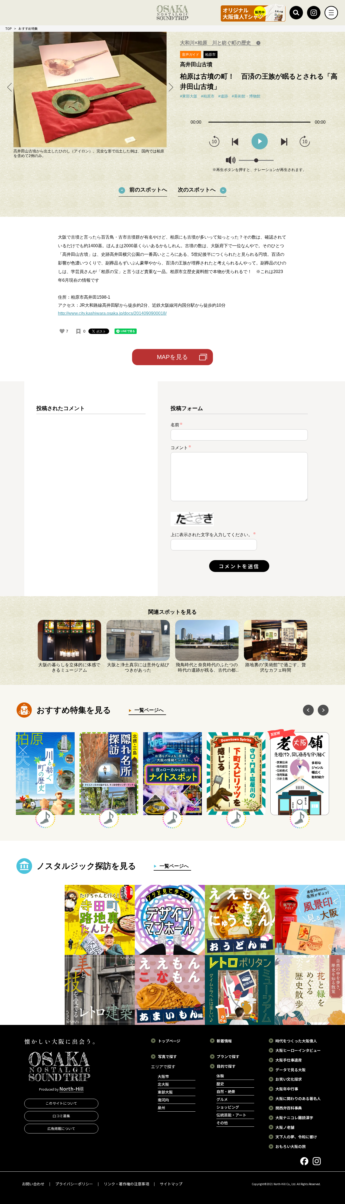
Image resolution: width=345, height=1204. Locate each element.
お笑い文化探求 (288, 1079)
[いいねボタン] (62, 331)
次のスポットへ (197, 190)
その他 (222, 1122)
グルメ (222, 1099)
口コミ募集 (61, 1115)
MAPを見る (172, 357)
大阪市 (163, 1076)
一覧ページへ (148, 710)
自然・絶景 (225, 1091)
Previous (9, 87)
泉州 (161, 1107)
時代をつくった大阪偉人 (296, 1041)
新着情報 (224, 1041)
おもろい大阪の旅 (290, 1146)
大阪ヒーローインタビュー (298, 1050)
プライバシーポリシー (74, 1183)
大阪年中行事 (286, 1088)
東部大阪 (165, 1092)
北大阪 (163, 1084)
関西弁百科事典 (288, 1108)
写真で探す (167, 1056)
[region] (91, 493)
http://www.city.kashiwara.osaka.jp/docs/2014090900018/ (112, 313)
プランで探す (228, 1056)
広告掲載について (61, 1128)
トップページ (169, 1041)
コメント (181, 447)
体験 (220, 1076)
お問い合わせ (33, 1183)
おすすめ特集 (28, 28)
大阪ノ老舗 (284, 1127)
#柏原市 (208, 96)
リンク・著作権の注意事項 (126, 1183)
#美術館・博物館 (246, 96)
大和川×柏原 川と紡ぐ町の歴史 (216, 43)
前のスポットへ (148, 190)
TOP (8, 28)
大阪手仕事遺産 (288, 1060)
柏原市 (210, 55)
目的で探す (226, 1066)
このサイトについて (61, 1103)
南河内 (163, 1099)
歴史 (220, 1083)
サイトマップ (171, 1183)
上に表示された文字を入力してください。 (212, 534)
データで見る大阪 (290, 1069)
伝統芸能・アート (231, 1115)
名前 (176, 424)
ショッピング (227, 1107)
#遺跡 (223, 96)
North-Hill (71, 1088)
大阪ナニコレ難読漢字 (294, 1117)
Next (170, 87)
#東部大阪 (188, 96)
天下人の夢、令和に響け (296, 1136)
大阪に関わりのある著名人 (298, 1098)
